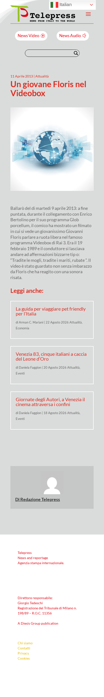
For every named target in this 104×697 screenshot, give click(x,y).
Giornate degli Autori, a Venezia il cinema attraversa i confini (50, 401)
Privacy (23, 653)
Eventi (20, 373)
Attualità (42, 76)
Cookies (24, 658)
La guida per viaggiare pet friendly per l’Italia (51, 311)
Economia (22, 328)
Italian (65, 4)
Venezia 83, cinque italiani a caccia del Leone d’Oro (51, 356)
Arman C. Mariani (31, 322)
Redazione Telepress (40, 499)
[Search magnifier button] (76, 53)
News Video (28, 35)
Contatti (24, 648)
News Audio (70, 35)
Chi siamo (25, 643)
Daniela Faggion (30, 367)
